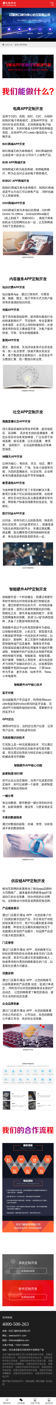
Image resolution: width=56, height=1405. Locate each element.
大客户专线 (35, 1403)
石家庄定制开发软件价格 (25, 1370)
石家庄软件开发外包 (36, 1363)
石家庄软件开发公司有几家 (33, 1360)
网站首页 (7, 1403)
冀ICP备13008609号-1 (13, 1381)
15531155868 (22, 1344)
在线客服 (21, 1403)
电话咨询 (49, 1403)
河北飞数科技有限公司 (13, 1354)
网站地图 (30, 1381)
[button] (26, 38)
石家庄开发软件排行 (23, 1373)
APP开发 (23, 44)
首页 (17, 44)
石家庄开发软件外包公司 (27, 1366)
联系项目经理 (28, 1270)
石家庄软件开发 (36, 1354)
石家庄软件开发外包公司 (30, 1357)
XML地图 (40, 1381)
